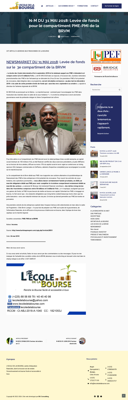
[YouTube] (98, 396)
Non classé (94, 229)
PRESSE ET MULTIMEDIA (99, 235)
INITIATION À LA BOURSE (99, 221)
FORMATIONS (82, 6)
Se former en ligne (112, 6)
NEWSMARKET (75, 36)
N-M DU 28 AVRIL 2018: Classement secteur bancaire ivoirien (108, 195)
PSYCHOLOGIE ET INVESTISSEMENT (103, 237)
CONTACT (94, 6)
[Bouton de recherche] (120, 90)
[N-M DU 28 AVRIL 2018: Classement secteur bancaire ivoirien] (94, 195)
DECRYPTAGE (95, 216)
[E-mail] (101, 396)
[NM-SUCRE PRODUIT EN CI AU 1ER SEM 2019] (94, 164)
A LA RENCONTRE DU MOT (100, 211)
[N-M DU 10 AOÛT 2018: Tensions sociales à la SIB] (94, 153)
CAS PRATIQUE (95, 213)
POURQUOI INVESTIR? (98, 232)
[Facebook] (95, 396)
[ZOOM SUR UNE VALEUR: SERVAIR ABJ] (94, 184)
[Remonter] (124, 396)
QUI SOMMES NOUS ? (66, 6)
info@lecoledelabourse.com (100, 383)
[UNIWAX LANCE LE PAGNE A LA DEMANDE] (94, 174)
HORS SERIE (94, 219)
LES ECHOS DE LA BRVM (99, 224)
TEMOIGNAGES (95, 240)
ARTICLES (49, 6)
